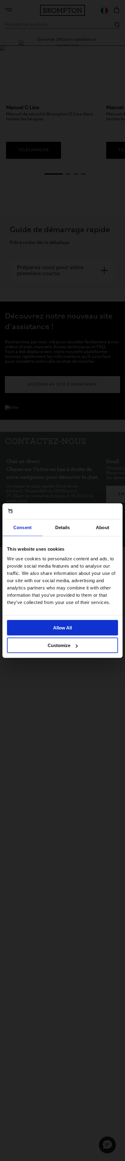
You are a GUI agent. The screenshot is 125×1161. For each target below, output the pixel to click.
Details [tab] (62, 527)
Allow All (62, 627)
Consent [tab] (22, 527)
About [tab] (102, 527)
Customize (59, 645)
